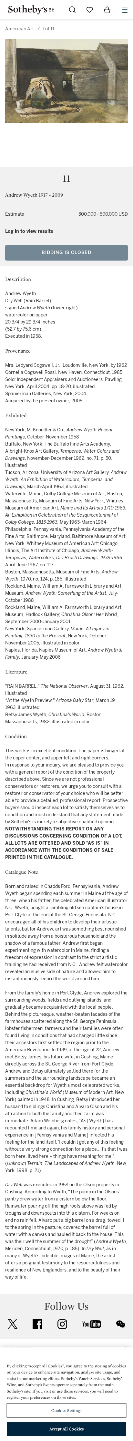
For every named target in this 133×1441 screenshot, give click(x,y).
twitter (12, 1324)
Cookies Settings (66, 1410)
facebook (37, 1324)
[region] (66, 1394)
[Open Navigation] (124, 10)
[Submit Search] (72, 9)
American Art (19, 29)
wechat (120, 1324)
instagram (62, 1324)
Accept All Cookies (66, 1429)
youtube (91, 1324)
